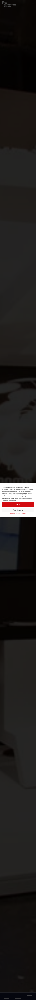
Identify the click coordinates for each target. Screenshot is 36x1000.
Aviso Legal (24, 513)
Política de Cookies (15, 513)
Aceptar (18, 504)
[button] (33, 486)
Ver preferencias (18, 510)
